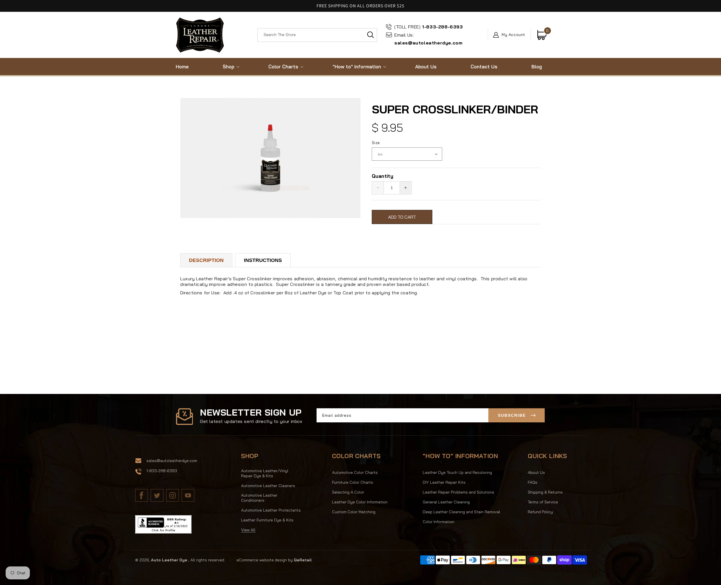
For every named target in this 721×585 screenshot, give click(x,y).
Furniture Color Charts (352, 482)
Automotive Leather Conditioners (259, 498)
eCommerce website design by (265, 559)
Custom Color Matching (353, 511)
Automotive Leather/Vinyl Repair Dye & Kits (264, 473)
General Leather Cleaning (446, 502)
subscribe (512, 415)
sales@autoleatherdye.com (428, 39)
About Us (536, 472)
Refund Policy (540, 511)
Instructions (263, 260)
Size (376, 142)
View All (248, 529)
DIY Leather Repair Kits (444, 482)
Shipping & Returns (545, 492)
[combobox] (317, 35)
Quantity (382, 176)
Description (206, 260)
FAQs (532, 482)
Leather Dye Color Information (360, 502)
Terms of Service (543, 502)
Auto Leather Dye (169, 559)
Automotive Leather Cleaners (268, 485)
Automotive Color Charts (355, 472)
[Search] (370, 35)
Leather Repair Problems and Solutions (458, 492)
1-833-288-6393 (428, 27)
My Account (513, 35)
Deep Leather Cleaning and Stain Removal (461, 511)
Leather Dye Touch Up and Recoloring (457, 472)
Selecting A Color (348, 492)
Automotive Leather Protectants (271, 510)
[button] (228, 66)
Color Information (438, 521)
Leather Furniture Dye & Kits (267, 520)
